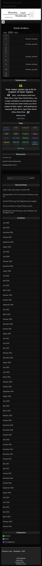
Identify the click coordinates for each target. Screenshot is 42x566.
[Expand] (3, 22)
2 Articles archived (31, 56)
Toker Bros (21, 118)
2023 (16, 33)
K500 (16, 134)
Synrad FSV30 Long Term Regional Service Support (20, 201)
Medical (25, 138)
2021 (5, 33)
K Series (25, 134)
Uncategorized (9, 542)
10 (6, 69)
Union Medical (35, 143)
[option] (21, 101)
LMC (6, 138)
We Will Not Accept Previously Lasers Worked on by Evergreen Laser (20, 211)
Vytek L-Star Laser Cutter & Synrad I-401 (16, 190)
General (7, 536)
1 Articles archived (31, 44)
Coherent (25, 128)
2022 (10, 32)
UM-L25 (16, 142)
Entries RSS (19, 560)
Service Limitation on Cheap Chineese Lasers (17, 206)
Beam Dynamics (6, 128)
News (7, 539)
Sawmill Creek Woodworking (11, 161)
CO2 (16, 128)
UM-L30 (25, 142)
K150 (35, 128)
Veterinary (20, 148)
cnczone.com (6, 157)
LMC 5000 (16, 138)
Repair (35, 138)
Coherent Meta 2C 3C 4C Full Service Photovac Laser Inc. (20, 195)
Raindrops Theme (21, 564)
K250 (6, 134)
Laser (35, 134)
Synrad (6, 142)
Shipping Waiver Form (9, 165)
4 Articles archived (31, 39)
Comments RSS (19, 562)
